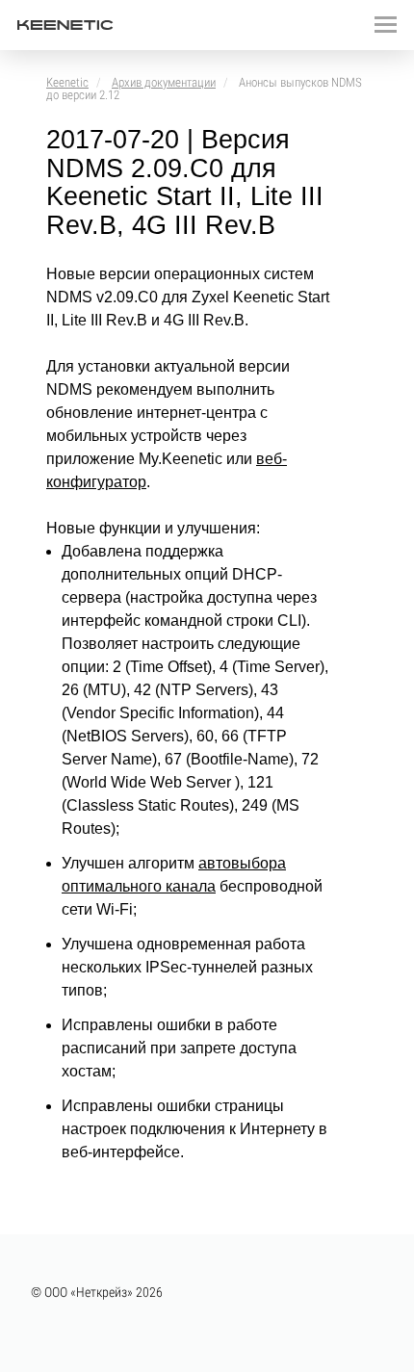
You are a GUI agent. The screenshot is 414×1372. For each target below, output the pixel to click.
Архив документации (164, 82)
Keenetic (67, 82)
